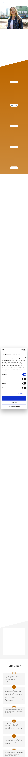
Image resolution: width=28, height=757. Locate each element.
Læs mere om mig (13, 650)
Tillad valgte (14, 402)
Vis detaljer (20, 393)
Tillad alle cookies (14, 398)
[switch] (24, 379)
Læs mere (14, 82)
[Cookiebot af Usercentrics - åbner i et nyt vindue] (20, 350)
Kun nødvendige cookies (14, 406)
